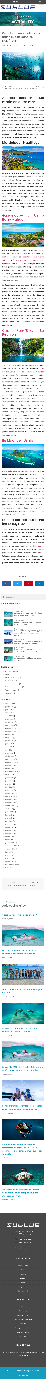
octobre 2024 (10, 769)
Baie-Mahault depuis (28, 260)
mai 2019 (8, 868)
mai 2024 (8, 784)
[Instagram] (17, 1)
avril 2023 (9, 821)
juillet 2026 (9, 707)
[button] (6, 583)
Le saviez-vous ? (11, 678)
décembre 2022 (11, 830)
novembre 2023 (11, 802)
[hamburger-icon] (41, 7)
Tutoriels (8, 693)
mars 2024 (9, 790)
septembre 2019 (11, 864)
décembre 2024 (11, 762)
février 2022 (9, 840)
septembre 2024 (11, 772)
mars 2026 (9, 719)
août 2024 (9, 775)
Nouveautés (9, 681)
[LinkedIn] (23, 1248)
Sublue (41, 546)
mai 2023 (8, 818)
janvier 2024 (10, 796)
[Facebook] (17, 1248)
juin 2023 (8, 815)
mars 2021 (9, 858)
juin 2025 (8, 744)
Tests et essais (10, 690)
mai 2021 (8, 855)
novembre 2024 (11, 765)
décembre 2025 (11, 728)
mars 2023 (9, 824)
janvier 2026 (10, 725)
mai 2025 (8, 747)
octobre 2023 (10, 806)
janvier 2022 (10, 843)
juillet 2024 (9, 778)
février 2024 (9, 793)
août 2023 (9, 809)
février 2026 (9, 722)
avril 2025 (9, 750)
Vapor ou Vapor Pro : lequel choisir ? (19, 915)
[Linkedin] (14, 1)
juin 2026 (8, 710)
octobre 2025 (10, 734)
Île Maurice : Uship (17, 440)
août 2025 (9, 738)
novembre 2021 (11, 846)
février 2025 (9, 756)
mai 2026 (8, 713)
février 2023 (9, 827)
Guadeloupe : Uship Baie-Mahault (23, 217)
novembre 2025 (11, 731)
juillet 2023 (9, 812)
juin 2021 (8, 852)
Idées (7, 675)
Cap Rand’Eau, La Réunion (23, 332)
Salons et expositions (13, 687)
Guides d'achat (28, 46)
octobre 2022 (10, 837)
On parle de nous (12, 684)
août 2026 (9, 704)
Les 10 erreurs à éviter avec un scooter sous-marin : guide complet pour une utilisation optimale (20, 1192)
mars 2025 (9, 753)
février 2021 (9, 861)
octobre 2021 (10, 849)
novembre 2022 (11, 833)
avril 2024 (9, 787)
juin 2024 (8, 781)
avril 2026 (9, 716)
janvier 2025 (10, 759)
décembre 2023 (11, 799)
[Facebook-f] (11, 1)
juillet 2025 (9, 741)
